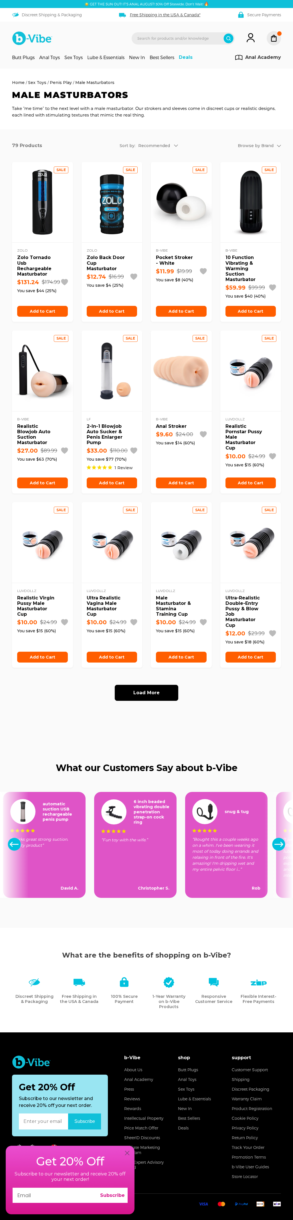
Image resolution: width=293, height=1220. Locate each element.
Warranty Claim (247, 1098)
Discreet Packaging (250, 1089)
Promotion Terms (249, 1157)
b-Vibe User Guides (250, 1166)
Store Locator (245, 1176)
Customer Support (250, 1069)
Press (129, 1089)
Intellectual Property (143, 1118)
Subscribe (112, 1195)
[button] (278, 845)
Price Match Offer (141, 1127)
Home (18, 82)
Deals (186, 57)
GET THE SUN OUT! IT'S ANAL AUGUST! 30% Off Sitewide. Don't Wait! (146, 4)
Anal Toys (49, 57)
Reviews (132, 1098)
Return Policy (245, 1137)
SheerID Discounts (142, 1137)
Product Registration (252, 1108)
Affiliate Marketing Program (142, 1150)
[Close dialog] (127, 1153)
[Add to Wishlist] (64, 282)
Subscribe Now (85, 1121)
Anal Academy (138, 1079)
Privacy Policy (245, 1127)
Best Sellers (162, 57)
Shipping (241, 1079)
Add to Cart (42, 311)
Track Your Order (248, 1147)
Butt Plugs (23, 57)
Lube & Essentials (105, 57)
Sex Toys (73, 57)
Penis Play (61, 82)
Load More (146, 692)
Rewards (132, 1108)
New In (137, 57)
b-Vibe (132, 1057)
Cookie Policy (245, 1118)
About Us (133, 1069)
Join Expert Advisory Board (144, 1165)
